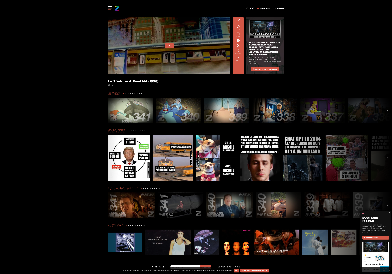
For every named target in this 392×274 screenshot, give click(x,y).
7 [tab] (137, 94)
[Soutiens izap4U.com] (250, 8)
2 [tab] (125, 94)
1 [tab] (123, 94)
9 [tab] (141, 94)
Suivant (238, 60)
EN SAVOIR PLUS (372, 238)
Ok (236, 270)
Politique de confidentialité (254, 270)
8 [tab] (139, 94)
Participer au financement (266, 69)
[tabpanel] (130, 110)
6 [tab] (134, 94)
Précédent (238, 53)
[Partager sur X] (238, 45)
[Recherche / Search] (253, 8)
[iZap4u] (117, 8)
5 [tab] (132, 94)
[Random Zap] (247, 8)
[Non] (389, 271)
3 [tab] (128, 94)
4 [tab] (130, 94)
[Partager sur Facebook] (238, 40)
